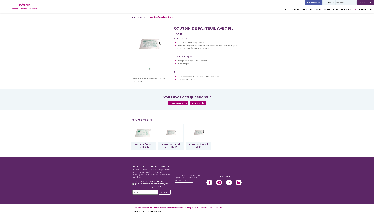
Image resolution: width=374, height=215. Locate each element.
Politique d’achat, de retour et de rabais (168, 208)
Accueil (133, 17)
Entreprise (218, 208)
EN (371, 9)
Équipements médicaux (330, 9)
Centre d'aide (362, 9)
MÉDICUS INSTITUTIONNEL (365, 3)
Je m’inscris (164, 192)
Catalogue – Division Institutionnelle (198, 208)
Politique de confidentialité (142, 208)
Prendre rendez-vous (315, 3)
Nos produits (142, 17)
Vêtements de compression (311, 9)
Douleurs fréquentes (347, 9)
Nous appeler (199, 103)
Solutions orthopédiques (291, 9)
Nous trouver (330, 3)
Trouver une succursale (178, 103)
